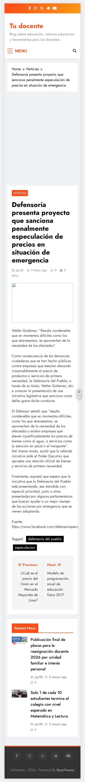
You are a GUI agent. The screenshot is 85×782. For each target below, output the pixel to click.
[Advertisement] (42, 138)
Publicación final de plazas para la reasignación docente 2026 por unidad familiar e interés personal (49, 654)
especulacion (25, 547)
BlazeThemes (65, 770)
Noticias (19, 193)
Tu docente (26, 26)
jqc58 (20, 270)
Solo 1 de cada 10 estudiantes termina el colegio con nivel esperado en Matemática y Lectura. (50, 704)
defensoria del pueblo (45, 538)
